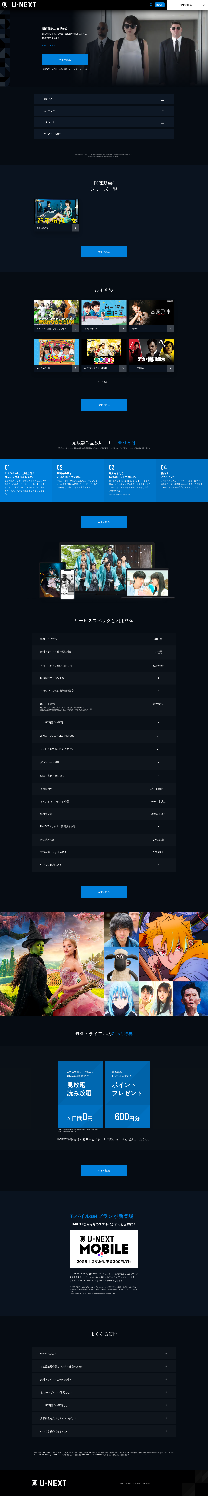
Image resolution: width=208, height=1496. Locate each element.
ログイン (159, 5)
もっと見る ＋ (104, 381)
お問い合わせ (146, 1483)
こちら (85, 69)
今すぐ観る (186, 4)
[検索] (151, 4)
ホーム (121, 1483)
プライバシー (136, 1483)
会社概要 (128, 1483)
